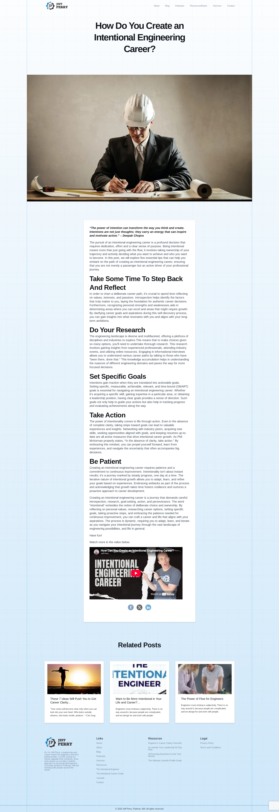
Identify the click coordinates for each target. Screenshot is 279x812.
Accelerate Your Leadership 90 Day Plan (165, 748)
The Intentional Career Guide (110, 773)
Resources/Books (198, 6)
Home (99, 743)
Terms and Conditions (210, 747)
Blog (167, 6)
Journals (100, 778)
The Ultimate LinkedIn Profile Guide (165, 760)
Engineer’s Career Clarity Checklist (165, 743)
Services (217, 6)
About (156, 6)
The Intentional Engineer (107, 769)
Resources (101, 765)
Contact (231, 6)
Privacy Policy (207, 743)
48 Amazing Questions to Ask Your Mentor (164, 755)
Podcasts (179, 6)
